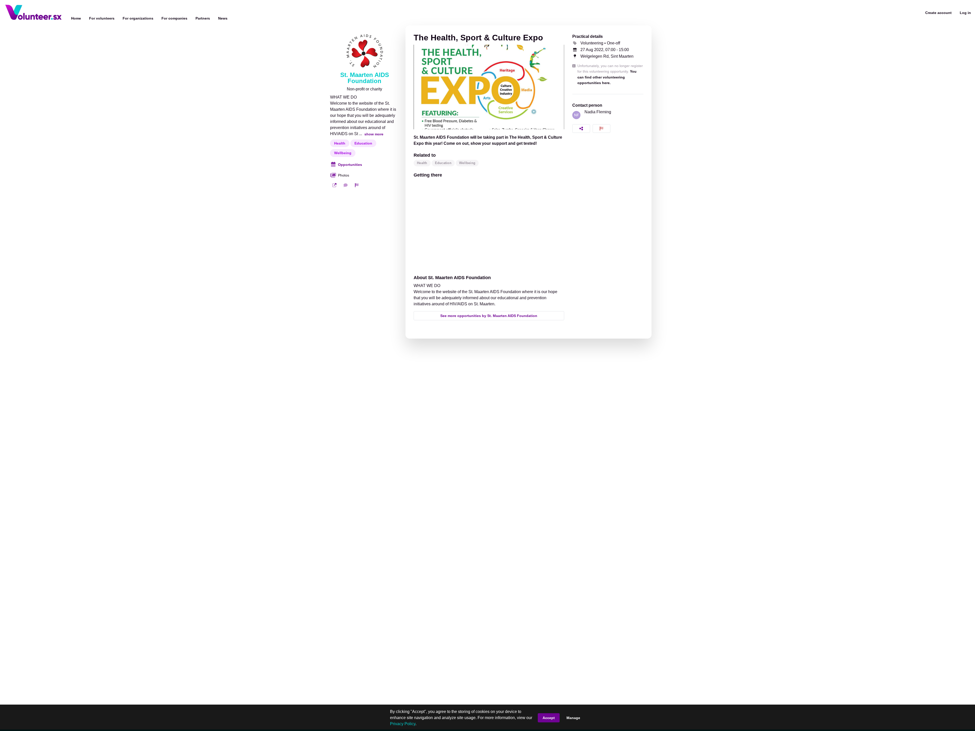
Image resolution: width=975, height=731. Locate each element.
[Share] (581, 128)
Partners (203, 18)
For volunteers (102, 18)
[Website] (334, 185)
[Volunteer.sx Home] (33, 12)
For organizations (138, 18)
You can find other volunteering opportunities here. (607, 77)
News (223, 18)
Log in (965, 13)
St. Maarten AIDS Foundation (364, 78)
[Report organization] (356, 185)
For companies (174, 18)
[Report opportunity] (601, 128)
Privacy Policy (402, 724)
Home (76, 18)
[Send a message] (345, 185)
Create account (938, 13)
